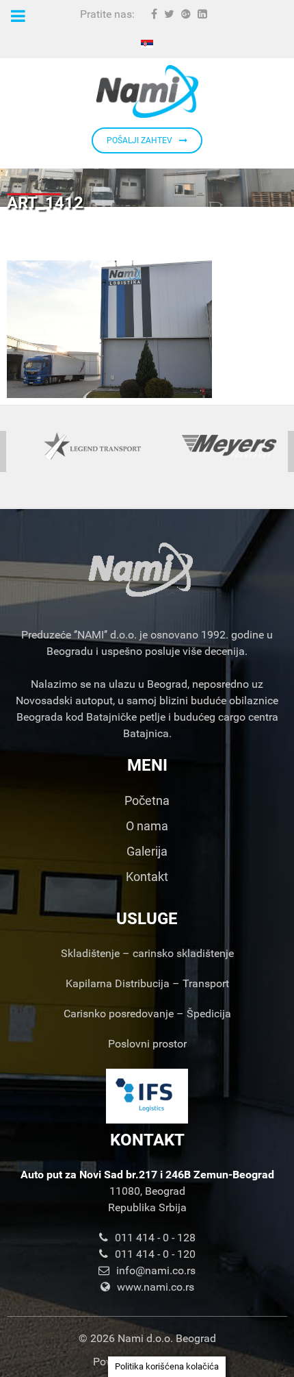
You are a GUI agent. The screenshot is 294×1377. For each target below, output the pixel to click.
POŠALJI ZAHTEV (139, 140)
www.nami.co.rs (155, 1286)
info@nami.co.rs (156, 1270)
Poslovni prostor (147, 1043)
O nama (147, 826)
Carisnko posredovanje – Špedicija (147, 1013)
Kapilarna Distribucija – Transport (147, 983)
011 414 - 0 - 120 (155, 1254)
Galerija (147, 851)
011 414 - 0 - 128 (155, 1237)
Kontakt (147, 876)
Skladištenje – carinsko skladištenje (147, 953)
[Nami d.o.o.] (147, 91)
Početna (147, 800)
